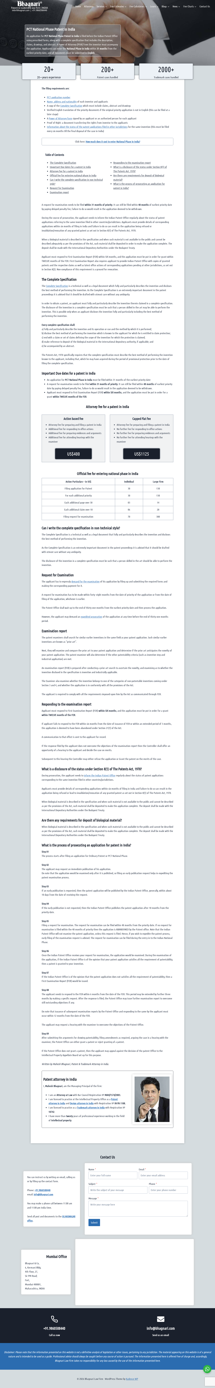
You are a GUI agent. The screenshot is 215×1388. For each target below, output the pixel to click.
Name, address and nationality (62, 101)
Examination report (59, 192)
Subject (92, 1183)
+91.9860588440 (42, 1190)
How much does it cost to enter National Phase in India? (113, 141)
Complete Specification (71, 105)
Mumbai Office (56, 1256)
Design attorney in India (82, 1103)
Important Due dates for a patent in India (70, 166)
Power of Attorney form (60, 118)
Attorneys (88, 6)
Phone (153, 1183)
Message (93, 1198)
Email (142, 1169)
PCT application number (58, 97)
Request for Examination (62, 188)
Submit (94, 1222)
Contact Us (204, 6)
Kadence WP (132, 1378)
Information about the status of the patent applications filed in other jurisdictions (87, 126)
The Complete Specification (63, 162)
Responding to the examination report (132, 162)
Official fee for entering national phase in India (73, 175)
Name (92, 1169)
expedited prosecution (91, 616)
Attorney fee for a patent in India (66, 171)
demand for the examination (85, 581)
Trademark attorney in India (91, 1107)
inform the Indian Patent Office (99, 775)
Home (78, 6)
